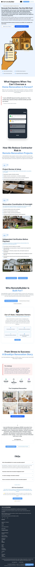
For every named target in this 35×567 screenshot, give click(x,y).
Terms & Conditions (24, 564)
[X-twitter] (6, 518)
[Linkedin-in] (7, 518)
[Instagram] (4, 518)
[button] (17, 462)
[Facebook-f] (2, 518)
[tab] (11, 301)
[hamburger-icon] (21, 1)
